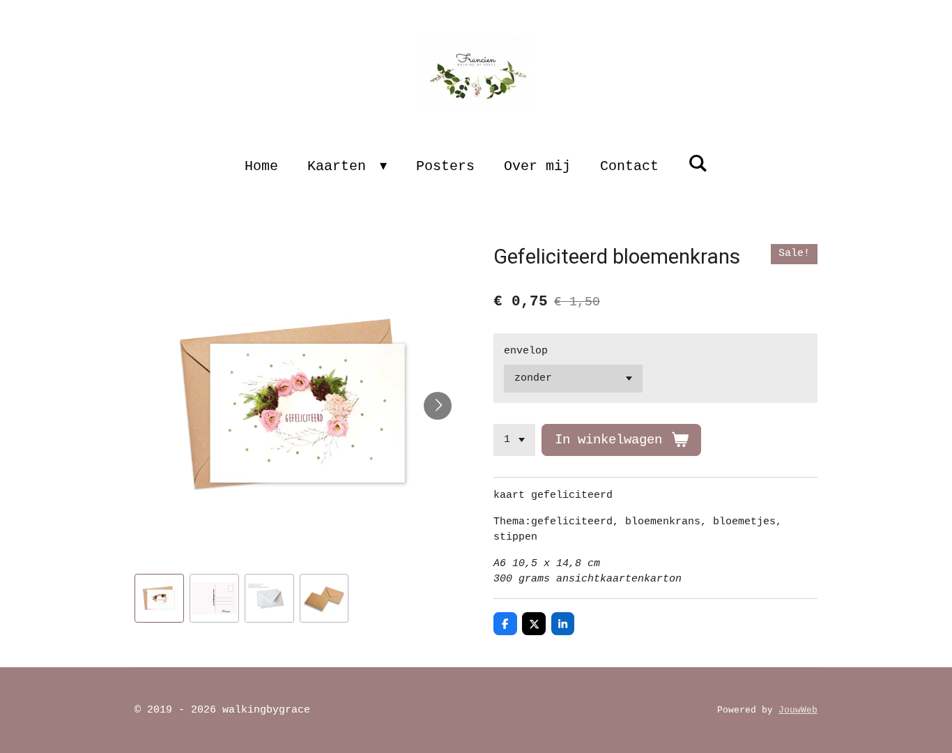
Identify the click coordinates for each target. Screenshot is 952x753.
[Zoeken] (698, 164)
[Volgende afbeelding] (438, 406)
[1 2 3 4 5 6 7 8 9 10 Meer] (514, 440)
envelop (526, 351)
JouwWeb (797, 710)
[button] (159, 598)
